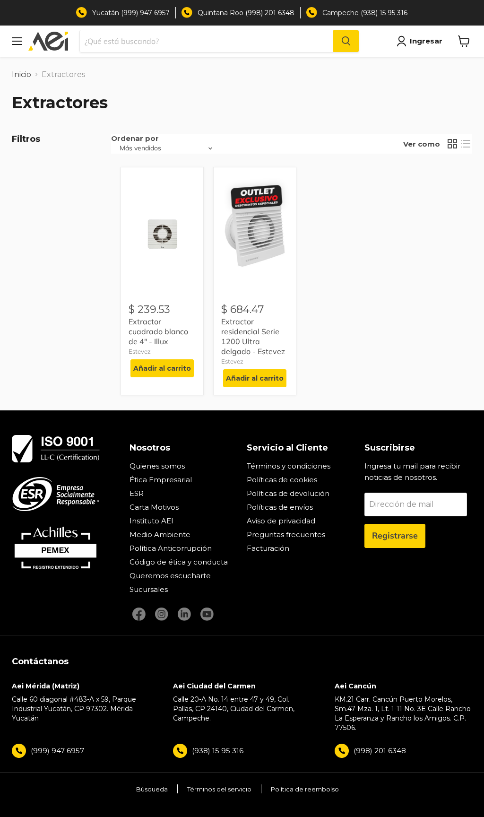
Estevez (140, 351)
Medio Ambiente (160, 534)
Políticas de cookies (282, 479)
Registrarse (395, 535)
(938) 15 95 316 (217, 750)
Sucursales (149, 589)
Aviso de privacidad (281, 520)
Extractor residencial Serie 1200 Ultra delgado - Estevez (253, 336)
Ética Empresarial (161, 479)
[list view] (465, 143)
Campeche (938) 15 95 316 (364, 13)
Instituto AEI (151, 520)
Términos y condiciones (288, 465)
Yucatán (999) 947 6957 (131, 13)
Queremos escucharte (170, 575)
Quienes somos (157, 465)
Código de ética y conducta (179, 561)
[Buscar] (346, 41)
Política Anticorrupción (171, 548)
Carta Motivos (154, 507)
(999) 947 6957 (57, 750)
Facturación (268, 548)
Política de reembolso (305, 789)
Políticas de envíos (280, 507)
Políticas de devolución (288, 493)
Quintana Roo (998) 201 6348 (246, 13)
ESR (137, 493)
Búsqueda (152, 789)
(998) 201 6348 (380, 750)
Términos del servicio (219, 789)
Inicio (21, 74)
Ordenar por (135, 138)
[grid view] (452, 143)
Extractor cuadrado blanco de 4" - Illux (158, 331)
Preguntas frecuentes (286, 534)
